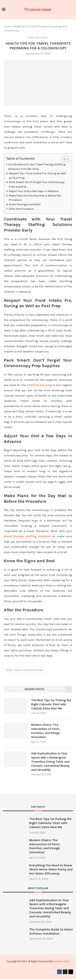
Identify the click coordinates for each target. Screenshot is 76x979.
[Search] (72, 10)
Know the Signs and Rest (25, 204)
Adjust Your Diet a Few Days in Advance (33, 191)
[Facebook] (59, 971)
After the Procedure (21, 209)
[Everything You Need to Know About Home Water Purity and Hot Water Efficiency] (14, 870)
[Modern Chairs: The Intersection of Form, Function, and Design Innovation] (15, 730)
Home (7, 26)
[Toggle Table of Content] (63, 159)
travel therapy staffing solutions (27, 536)
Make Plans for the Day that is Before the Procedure (35, 198)
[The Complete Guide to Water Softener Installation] (14, 935)
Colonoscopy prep (39, 385)
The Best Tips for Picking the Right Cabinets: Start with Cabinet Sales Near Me (51, 704)
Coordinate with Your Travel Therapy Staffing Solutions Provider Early (36, 167)
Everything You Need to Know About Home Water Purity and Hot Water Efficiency (50, 869)
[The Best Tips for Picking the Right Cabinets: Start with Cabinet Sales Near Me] (15, 706)
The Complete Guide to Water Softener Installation (51, 931)
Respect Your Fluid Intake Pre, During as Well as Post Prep (37, 176)
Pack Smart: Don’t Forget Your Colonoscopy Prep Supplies (37, 184)
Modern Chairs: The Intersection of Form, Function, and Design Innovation (45, 731)
